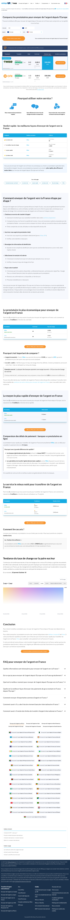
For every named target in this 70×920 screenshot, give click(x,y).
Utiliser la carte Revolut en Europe (12, 854)
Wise (28, 139)
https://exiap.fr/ (12, 862)
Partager (64, 579)
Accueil (3, 8)
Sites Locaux (55, 890)
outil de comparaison (49, 218)
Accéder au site (60, 62)
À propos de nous (56, 887)
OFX (45, 235)
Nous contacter (56, 906)
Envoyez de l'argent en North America (51, 723)
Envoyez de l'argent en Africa (17, 723)
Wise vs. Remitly (39, 903)
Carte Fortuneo (22, 899)
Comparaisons (45, 3)
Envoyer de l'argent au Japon (8, 895)
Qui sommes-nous (55, 3)
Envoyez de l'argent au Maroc (8, 911)
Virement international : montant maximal (13, 838)
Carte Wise (21, 890)
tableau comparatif (54, 634)
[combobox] (14, 32)
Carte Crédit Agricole (23, 896)
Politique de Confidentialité (59, 903)
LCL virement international (42, 906)
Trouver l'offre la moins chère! (14, 38)
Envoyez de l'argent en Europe (16, 726)
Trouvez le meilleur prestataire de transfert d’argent (35, 651)
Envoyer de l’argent (23, 3)
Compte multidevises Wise (25, 902)
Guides (37, 3)
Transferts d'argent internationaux (13, 8)
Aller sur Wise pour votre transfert (35, 346)
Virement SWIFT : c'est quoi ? (10, 833)
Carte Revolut (21, 893)
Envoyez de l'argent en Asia (33, 723)
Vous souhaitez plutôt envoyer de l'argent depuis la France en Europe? (51, 38)
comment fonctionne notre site (23, 881)
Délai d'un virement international (11, 840)
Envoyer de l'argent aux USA (8, 903)
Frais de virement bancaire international (13, 835)
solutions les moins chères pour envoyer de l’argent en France (32, 382)
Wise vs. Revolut (39, 899)
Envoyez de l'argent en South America (52, 726)
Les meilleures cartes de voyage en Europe (13, 849)
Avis (31, 3)
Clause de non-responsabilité (62, 8)
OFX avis (20, 905)
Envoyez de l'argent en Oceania (33, 726)
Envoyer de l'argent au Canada (9, 891)
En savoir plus (40, 89)
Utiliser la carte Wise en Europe (11, 852)
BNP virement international (42, 909)
